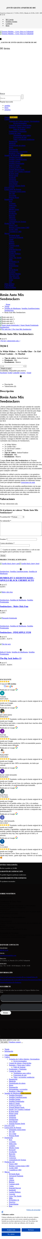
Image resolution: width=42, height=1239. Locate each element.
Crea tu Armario (10, 287)
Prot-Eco (12, 264)
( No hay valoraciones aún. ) (10, 341)
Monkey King (14, 209)
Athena (11, 241)
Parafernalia (8, 199)
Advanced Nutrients (16, 237)
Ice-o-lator (12, 195)
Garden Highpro (15, 254)
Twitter (9, 373)
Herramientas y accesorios (18, 151)
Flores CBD (13, 225)
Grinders (12, 207)
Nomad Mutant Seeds (16, 169)
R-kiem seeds (13, 174)
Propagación (13, 149)
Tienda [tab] (6, 1049)
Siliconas (12, 217)
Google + (23, 373)
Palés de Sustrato (19, 129)
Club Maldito (9, 286)
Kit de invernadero (20, 123)
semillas (7, 106)
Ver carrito (4, 1042)
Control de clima (15, 133)
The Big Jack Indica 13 (10, 658)
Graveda (12, 256)
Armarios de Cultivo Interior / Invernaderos (24, 121)
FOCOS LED (9, 187)
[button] (2, 93)
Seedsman (12, 180)
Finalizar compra (15, 1042)
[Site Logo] (16, 33)
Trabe (11, 280)
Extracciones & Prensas (12, 189)
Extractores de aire (20, 137)
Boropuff (12, 211)
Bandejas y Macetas (16, 153)
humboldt (12, 178)
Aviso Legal (3, 977)
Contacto (9, 24)
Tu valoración (5, 521)
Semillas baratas (14, 161)
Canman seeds (14, 245)
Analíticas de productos (13, 982)
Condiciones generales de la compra (19, 977)
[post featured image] (19, 563)
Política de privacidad (33, 1210)
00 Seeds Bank (14, 235)
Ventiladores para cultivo (22, 135)
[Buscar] (22, 97)
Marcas (7, 233)
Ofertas (11, 117)
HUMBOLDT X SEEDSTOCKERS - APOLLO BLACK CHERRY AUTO (17, 579)
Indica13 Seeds (14, 165)
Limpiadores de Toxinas (17, 222)
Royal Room (13, 270)
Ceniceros (12, 220)
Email (29, 373)
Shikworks (13, 205)
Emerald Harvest (15, 250)
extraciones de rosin (28, 482)
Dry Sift (12, 193)
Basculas (12, 215)
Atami (11, 239)
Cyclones (12, 203)
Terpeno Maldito (15, 274)
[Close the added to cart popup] (22, 1042)
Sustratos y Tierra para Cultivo (19, 127)
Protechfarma (13, 266)
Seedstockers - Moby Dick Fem (14, 606)
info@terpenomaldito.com (8, 955)
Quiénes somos (11, 21)
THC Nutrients (14, 278)
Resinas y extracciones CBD (19, 227)
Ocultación (13, 213)
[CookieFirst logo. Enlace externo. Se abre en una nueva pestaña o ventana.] (2, 1212)
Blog (7, 26)
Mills (11, 260)
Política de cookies (13, 980)
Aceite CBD (13, 229)
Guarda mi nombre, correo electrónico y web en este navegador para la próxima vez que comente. (20, 551)
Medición (12, 143)
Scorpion (12, 272)
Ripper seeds (13, 176)
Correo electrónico (7, 543)
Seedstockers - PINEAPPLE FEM (15, 632)
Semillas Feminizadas (16, 163)
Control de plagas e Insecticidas (20, 125)
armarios (7, 110)
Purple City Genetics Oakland (19, 171)
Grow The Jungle (15, 258)
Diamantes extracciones (17, 191)
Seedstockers (13, 182)
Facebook (3, 373)
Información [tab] (8, 1051)
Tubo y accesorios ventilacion (23, 139)
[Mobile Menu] (0, 39)
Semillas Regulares (15, 157)
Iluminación (13, 141)
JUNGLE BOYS (15, 167)
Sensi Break (13, 184)
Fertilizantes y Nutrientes (18, 131)
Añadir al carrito (6, 368)
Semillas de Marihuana (17, 155)
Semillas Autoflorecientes (18, 159)
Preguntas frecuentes (28, 980)
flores (6, 108)
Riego (11, 147)
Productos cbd (9, 223)
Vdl (10, 282)
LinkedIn (16, 373)
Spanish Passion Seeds (17, 186)
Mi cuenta (9, 19)
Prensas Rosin (14, 197)
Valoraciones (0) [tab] (10, 386)
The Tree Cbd (14, 276)
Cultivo (7, 119)
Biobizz (11, 243)
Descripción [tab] (8, 384)
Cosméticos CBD (15, 231)
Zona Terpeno (9, 284)
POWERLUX (14, 262)
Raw (10, 201)
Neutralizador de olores (17, 145)
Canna (11, 247)
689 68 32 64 (4, 950)
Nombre (3, 539)
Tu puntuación (6, 517)
